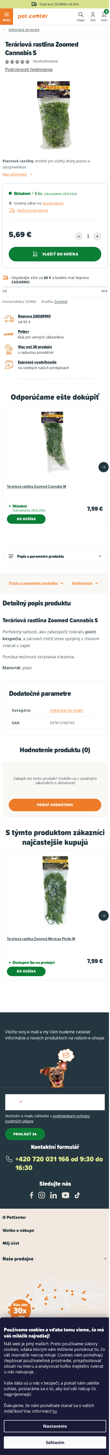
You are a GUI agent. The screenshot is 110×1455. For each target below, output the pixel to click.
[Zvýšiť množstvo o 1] (97, 236)
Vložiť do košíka (60, 254)
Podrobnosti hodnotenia (28, 69)
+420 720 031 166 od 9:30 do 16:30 (59, 1163)
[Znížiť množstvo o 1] (79, 236)
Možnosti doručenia (32, 210)
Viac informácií (15, 174)
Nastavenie (55, 1426)
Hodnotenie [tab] (82, 583)
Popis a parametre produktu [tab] (33, 583)
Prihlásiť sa (25, 1134)
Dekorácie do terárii (66, 710)
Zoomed (60, 301)
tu (54, 1411)
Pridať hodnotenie (55, 804)
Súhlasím (55, 1442)
